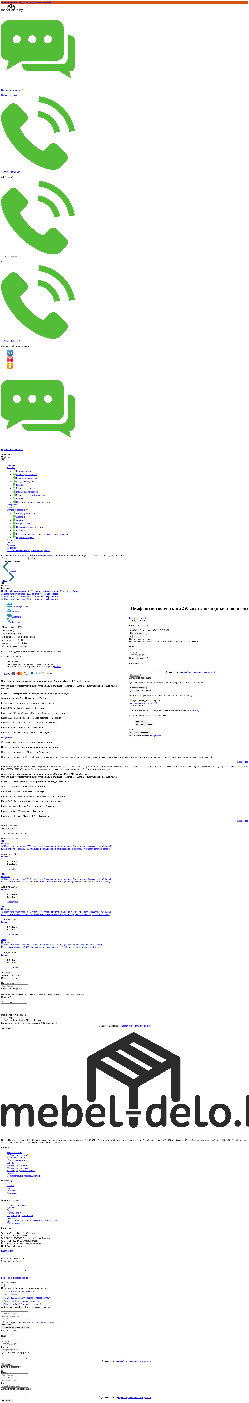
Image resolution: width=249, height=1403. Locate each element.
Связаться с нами (9, 95)
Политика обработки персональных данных (28, 550)
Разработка (6, 1278)
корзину (195, 710)
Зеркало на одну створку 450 (143, 703)
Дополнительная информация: (16, 1352)
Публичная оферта (16, 1223)
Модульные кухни (16, 1160)
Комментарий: (136, 663)
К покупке (6, 972)
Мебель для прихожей (18, 1168)
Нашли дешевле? (138, 633)
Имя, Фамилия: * (9, 983)
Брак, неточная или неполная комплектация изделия (33, 1220)
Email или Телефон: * (11, 988)
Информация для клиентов (20, 1215)
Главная (11, 465)
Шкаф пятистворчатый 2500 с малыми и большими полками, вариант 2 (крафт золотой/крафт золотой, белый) (55, 881)
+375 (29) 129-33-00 (10, 341)
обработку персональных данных (198, 672)
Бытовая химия (14, 1152)
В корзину (142, 722)
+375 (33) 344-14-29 (10, 256)
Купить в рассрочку (141, 732)
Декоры (10, 540)
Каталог (15, 555)
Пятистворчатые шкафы (43, 555)
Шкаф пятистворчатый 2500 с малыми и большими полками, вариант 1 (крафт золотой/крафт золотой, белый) (55, 914)
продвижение (21, 1278)
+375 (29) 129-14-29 (10, 172)
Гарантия (11, 1218)
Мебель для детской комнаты (21, 1170)
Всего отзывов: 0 (137, 618)
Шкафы (25, 555)
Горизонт (61, 555)
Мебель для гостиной (17, 1155)
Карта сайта (7, 1251)
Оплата (10, 1210)
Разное (10, 1173)
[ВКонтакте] (10, 355)
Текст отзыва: (8, 1002)
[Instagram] (10, 361)
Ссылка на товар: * (138, 658)
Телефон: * (134, 652)
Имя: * (132, 646)
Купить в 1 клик (145, 725)
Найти (32, 558)
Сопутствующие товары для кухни (24, 1176)
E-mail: (4, 1347)
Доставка (11, 1207)
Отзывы (11, 545)
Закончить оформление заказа (15, 1328)
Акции (10, 507)
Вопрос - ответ (14, 1213)
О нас (10, 542)
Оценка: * (6, 997)
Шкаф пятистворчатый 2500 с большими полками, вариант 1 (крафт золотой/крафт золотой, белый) (50, 947)
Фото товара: (7, 1017)
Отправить (134, 675)
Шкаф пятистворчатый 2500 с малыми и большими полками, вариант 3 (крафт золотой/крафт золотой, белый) (55, 849)
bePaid (57, 666)
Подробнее (155, 735)
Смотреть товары (137, 688)
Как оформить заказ (16, 1205)
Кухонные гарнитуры (17, 1157)
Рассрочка (12, 504)
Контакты (12, 548)
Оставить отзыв (9, 828)
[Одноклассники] (10, 368)
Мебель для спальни (17, 1165)
